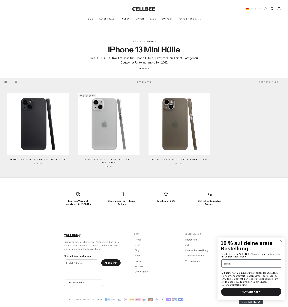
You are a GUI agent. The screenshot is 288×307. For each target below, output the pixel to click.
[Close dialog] (281, 241)
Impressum (191, 239)
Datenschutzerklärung (196, 250)
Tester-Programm (190, 19)
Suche (138, 255)
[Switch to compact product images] (16, 82)
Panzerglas (107, 19)
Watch (140, 19)
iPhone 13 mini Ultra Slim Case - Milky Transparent (108, 160)
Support (167, 19)
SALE (153, 19)
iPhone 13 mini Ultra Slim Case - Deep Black (38, 159)
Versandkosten (193, 261)
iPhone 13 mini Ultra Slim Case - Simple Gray (179, 159)
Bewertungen (142, 271)
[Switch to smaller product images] (11, 82)
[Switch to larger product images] (5, 82)
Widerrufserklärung (195, 255)
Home (89, 19)
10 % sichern (251, 292)
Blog (137, 250)
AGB (187, 244)
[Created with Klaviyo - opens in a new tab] (251, 302)
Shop (137, 244)
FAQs (138, 261)
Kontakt (139, 266)
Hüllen (125, 19)
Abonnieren (111, 263)
